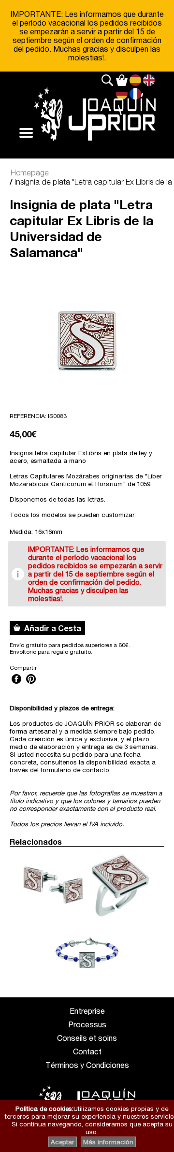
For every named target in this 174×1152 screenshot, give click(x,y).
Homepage (30, 172)
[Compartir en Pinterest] (31, 684)
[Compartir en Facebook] (16, 684)
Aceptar (62, 1142)
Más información (108, 1142)
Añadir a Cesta (50, 628)
